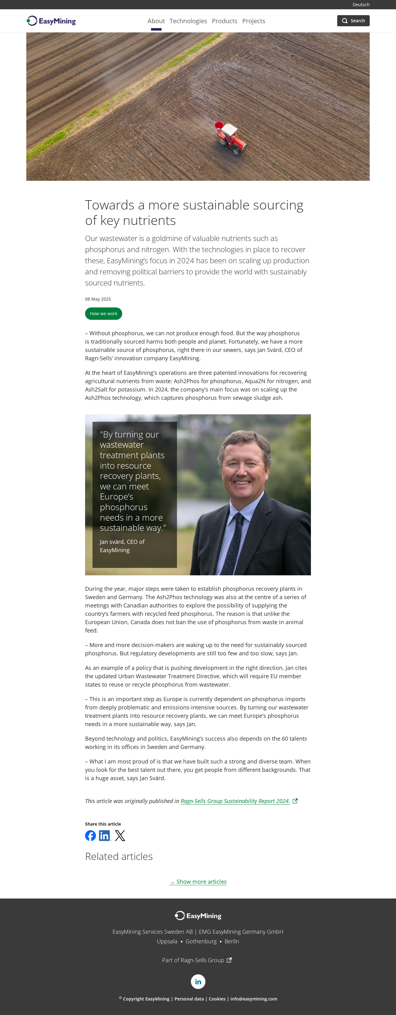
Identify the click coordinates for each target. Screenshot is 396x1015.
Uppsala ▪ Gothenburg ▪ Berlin (198, 941)
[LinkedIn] (198, 981)
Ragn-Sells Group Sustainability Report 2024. (235, 801)
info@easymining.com (253, 999)
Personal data (189, 999)
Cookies (218, 999)
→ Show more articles (198, 881)
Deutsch (361, 4)
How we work (103, 313)
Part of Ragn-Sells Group (193, 960)
